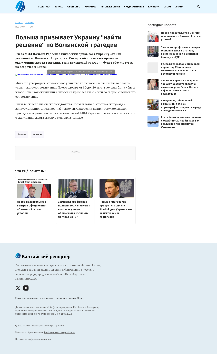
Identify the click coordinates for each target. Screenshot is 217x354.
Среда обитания (134, 6)
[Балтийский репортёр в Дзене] (26, 288)
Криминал (91, 6)
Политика (44, 6)
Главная (19, 22)
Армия (179, 6)
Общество (74, 6)
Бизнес (58, 6)
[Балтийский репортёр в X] (18, 288)
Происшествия (110, 6)
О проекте (58, 325)
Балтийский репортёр (46, 256)
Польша (21, 134)
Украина (37, 134)
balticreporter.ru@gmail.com (59, 332)
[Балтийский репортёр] (20, 10)
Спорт (167, 6)
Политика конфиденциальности (33, 339)
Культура (153, 6)
